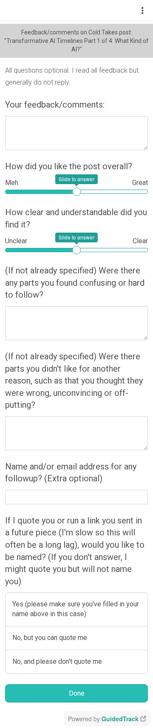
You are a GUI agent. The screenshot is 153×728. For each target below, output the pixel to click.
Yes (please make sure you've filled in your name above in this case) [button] (75, 609)
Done (77, 693)
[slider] (76, 192)
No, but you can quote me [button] (49, 638)
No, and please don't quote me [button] (57, 661)
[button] (143, 10)
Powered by (103, 718)
